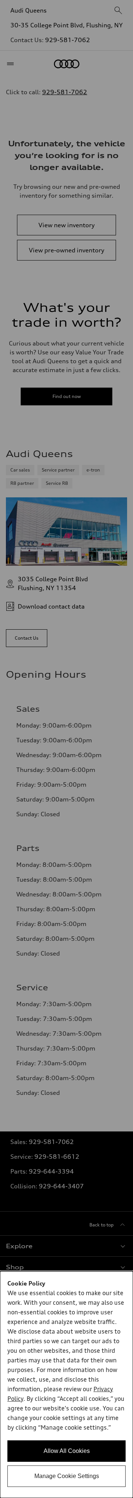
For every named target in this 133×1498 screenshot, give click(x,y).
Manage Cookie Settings (66, 1476)
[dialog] (66, 1384)
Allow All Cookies (67, 1451)
